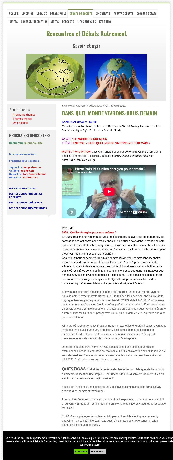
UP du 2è (41, 14)
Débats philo (58, 14)
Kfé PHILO (105, 22)
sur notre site (26, 143)
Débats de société (81, 14)
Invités (13, 22)
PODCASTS (68, 22)
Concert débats (147, 14)
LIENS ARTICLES (86, 22)
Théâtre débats (123, 14)
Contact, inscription (34, 22)
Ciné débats (102, 14)
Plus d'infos (98, 451)
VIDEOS (55, 22)
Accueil (14, 14)
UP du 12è (27, 14)
